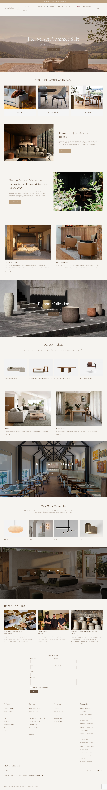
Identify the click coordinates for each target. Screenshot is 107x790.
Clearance (6, 727)
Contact (31, 734)
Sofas (18, 112)
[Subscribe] (30, 770)
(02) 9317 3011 (83, 711)
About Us (56, 708)
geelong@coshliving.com (86, 742)
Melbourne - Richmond (86, 718)
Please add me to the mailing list (40, 687)
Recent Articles (14, 606)
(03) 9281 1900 (84, 739)
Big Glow (6, 539)
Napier (56, 539)
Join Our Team (58, 718)
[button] (98, 8)
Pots (5, 718)
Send (34, 691)
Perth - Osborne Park (85, 756)
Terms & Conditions (34, 727)
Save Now (7, 434)
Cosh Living (10, 786)
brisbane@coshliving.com (87, 752)
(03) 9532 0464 (84, 730)
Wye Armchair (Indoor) (86, 378)
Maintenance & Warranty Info (37, 718)
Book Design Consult (34, 708)
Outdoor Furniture (8, 708)
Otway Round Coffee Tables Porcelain (40, 378)
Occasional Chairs (62, 262)
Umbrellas (6, 721)
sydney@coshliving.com (86, 714)
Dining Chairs (52, 112)
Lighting (6, 715)
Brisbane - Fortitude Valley (87, 746)
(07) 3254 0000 (84, 749)
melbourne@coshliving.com (87, 723)
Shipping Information (34, 721)
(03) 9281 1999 (84, 721)
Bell (81, 539)
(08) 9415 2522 (84, 758)
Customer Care (33, 724)
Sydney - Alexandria (85, 708)
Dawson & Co (39, 776)
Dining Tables (86, 112)
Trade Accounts (33, 711)
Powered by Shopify (17, 786)
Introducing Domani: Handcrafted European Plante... (84, 632)
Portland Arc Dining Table (62, 378)
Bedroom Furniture (11, 262)
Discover (53, 474)
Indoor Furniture (8, 711)
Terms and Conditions (33, 786)
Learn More (64, 151)
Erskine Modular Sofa (10, 378)
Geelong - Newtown (85, 737)
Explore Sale (53, 49)
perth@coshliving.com (86, 761)
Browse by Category (9, 724)
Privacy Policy (33, 731)
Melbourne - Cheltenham (86, 727)
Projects (56, 715)
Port (30, 539)
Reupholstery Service (35, 715)
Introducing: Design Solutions (13, 631)
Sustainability (58, 721)
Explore (7, 272)
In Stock (6, 731)
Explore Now (53, 576)
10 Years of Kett (42, 631)
